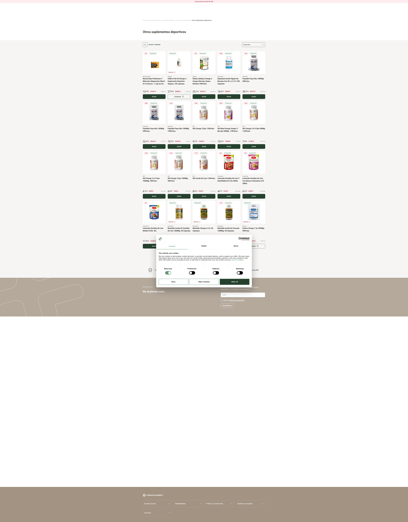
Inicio (144, 20)
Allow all (234, 282)
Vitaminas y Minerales (183, 20)
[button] (188, 503)
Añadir (154, 96)
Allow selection (204, 282)
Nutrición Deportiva (168, 20)
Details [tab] (204, 246)
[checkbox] (221, 300)
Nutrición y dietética (154, 20)
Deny (173, 282)
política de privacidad (237, 300)
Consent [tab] (172, 246)
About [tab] (236, 246)
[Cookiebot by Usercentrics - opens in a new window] (240, 238)
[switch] (192, 273)
